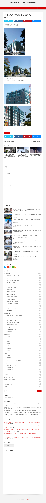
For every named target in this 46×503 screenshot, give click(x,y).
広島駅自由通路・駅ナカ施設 (13, 275)
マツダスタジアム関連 (11, 287)
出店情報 (7, 375)
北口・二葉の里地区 (11, 278)
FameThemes (26, 499)
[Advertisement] (13, 194)
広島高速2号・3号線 (11, 365)
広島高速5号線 (10, 369)
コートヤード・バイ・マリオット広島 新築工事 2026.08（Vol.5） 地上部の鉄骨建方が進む (22, 412)
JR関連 (8, 355)
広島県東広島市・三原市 (12, 329)
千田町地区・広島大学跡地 (12, 303)
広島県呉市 (9, 327)
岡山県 (8, 339)
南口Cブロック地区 (11, 284)
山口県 (8, 336)
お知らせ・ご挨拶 (8, 384)
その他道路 (9, 372)
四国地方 (9, 348)
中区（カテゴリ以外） (11, 308)
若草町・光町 (10, 289)
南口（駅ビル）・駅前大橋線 (13, 280)
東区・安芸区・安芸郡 (11, 320)
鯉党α (5, 17)
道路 (6, 363)
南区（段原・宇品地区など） (13, 317)
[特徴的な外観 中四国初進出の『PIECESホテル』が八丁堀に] (36, 150)
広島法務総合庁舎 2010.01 (9, 141)
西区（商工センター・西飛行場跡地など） (15, 315)
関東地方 (9, 343)
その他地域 (7, 313)
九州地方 (9, 350)
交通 (6, 353)
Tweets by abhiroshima (9, 397)
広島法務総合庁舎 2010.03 (36, 141)
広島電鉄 (9, 357)
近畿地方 (9, 345)
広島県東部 (9, 331)
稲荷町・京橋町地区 (11, 291)
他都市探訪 (7, 334)
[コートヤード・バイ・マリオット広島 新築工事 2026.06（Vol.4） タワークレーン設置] (23, 150)
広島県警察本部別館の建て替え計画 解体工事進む (23, 225)
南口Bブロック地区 (11, 282)
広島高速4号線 (10, 367)
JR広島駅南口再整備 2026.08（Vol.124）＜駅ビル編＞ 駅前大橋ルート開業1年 (20, 410)
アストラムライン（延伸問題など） (14, 360)
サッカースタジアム (9, 377)
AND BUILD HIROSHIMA (23, 2)
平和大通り (9, 310)
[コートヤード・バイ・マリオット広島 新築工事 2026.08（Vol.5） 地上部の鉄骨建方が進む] (10, 150)
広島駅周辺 (7, 273)
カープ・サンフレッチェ (10, 379)
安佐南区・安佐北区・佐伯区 (13, 322)
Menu (7, 8)
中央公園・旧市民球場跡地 (12, 301)
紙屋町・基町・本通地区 (12, 296)
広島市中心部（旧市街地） (10, 294)
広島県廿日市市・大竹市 (12, 324)
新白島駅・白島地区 (11, 306)
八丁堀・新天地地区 (14, 132)
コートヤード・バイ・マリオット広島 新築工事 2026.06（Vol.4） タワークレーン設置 (22, 155)
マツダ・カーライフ (9, 381)
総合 (6, 386)
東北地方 (9, 341)
